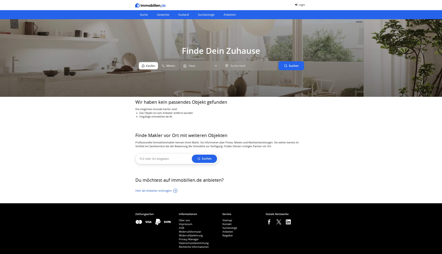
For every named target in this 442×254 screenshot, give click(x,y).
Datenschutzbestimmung (194, 243)
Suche (144, 15)
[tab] (148, 65)
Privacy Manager (189, 239)
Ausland (183, 15)
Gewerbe (163, 15)
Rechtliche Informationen (194, 246)
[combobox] (249, 65)
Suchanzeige (206, 15)
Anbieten (230, 15)
